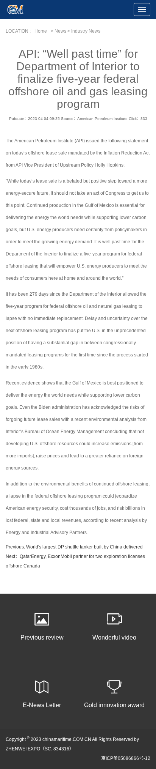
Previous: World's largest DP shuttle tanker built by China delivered (74, 547)
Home (40, 31)
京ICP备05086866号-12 (125, 758)
